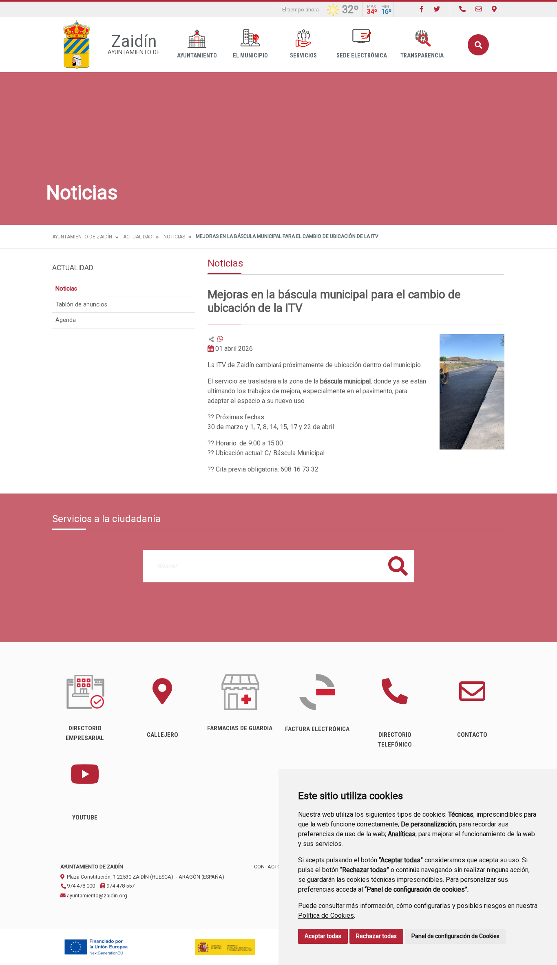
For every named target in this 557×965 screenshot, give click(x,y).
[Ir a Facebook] (422, 9)
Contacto (267, 867)
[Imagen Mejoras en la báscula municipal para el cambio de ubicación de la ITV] (472, 391)
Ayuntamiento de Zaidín (82, 237)
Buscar (478, 44)
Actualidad (138, 237)
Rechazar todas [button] (376, 936)
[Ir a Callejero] (494, 9)
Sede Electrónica (361, 55)
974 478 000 (80, 886)
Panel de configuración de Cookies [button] (455, 936)
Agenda (65, 320)
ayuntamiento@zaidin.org (96, 895)
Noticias (174, 237)
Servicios (303, 55)
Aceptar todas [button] (323, 936)
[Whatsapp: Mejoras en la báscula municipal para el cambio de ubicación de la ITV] (220, 339)
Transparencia (422, 55)
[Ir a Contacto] (478, 9)
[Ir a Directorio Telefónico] (462, 9)
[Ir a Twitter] (436, 9)
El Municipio (250, 55)
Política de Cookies (326, 915)
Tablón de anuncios (81, 304)
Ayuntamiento (197, 55)
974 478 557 (120, 886)
